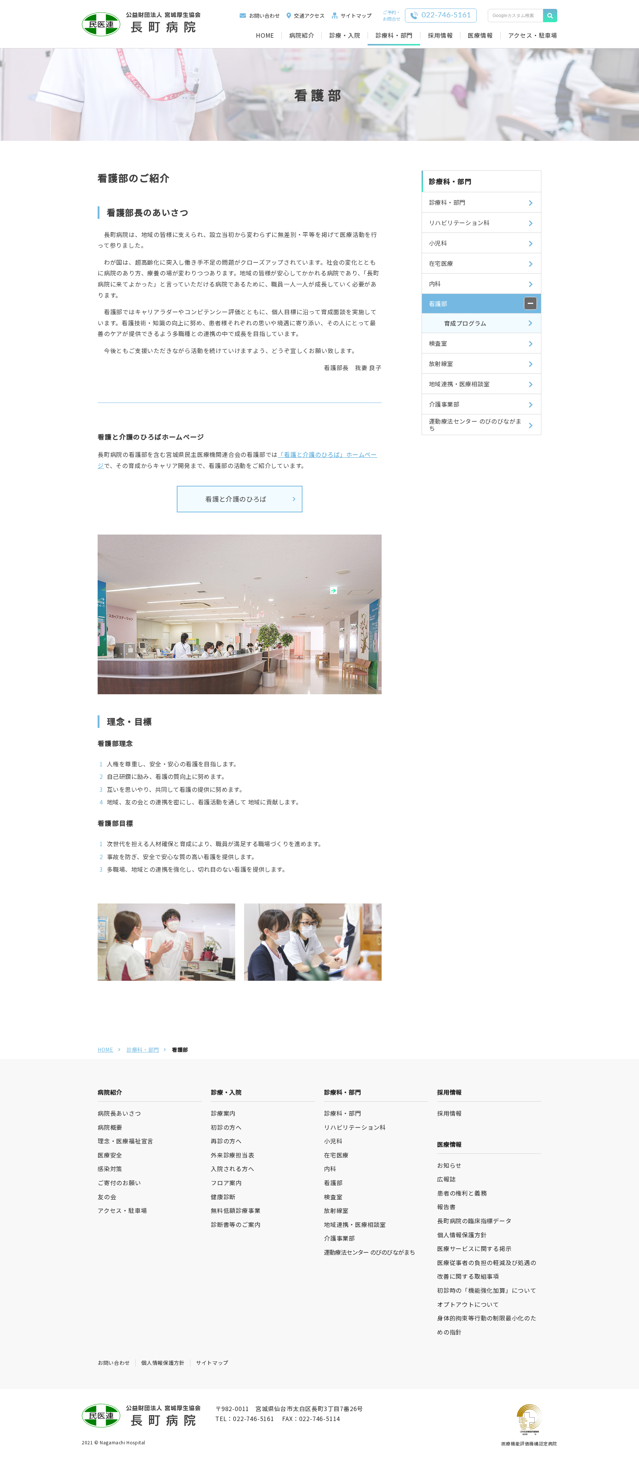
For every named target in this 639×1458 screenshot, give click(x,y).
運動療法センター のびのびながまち (475, 425)
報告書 (446, 1206)
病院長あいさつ (119, 1113)
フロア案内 (226, 1182)
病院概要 (110, 1127)
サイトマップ (356, 15)
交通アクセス (309, 15)
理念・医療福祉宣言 (125, 1140)
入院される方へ (232, 1168)
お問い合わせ (264, 15)
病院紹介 (301, 35)
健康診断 (223, 1196)
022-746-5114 (320, 1418)
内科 (435, 283)
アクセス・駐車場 (532, 35)
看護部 (438, 303)
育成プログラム (465, 323)
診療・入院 (344, 35)
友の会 (107, 1196)
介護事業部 (444, 404)
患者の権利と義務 (462, 1193)
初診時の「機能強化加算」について (487, 1290)
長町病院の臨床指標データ (474, 1220)
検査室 (438, 343)
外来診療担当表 (232, 1154)
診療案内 (223, 1113)
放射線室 (441, 363)
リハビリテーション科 (459, 222)
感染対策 (110, 1168)
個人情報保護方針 (462, 1234)
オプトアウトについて (468, 1304)
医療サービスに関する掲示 (474, 1248)
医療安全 (110, 1154)
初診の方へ (226, 1127)
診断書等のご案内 (235, 1224)
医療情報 (480, 35)
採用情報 (440, 35)
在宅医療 (441, 263)
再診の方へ (226, 1140)
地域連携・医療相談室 (459, 383)
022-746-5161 (253, 1418)
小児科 (438, 242)
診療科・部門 (394, 35)
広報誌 (446, 1178)
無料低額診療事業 (235, 1210)
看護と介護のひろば (236, 498)
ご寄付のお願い (119, 1182)
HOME (265, 35)
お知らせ (449, 1165)
